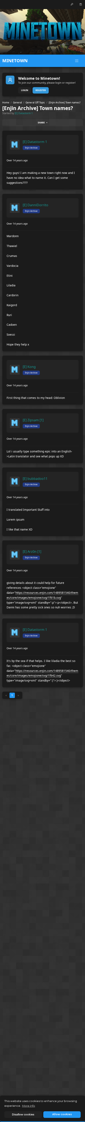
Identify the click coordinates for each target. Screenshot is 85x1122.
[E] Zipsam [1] (33, 420)
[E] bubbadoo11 (35, 478)
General (17, 102)
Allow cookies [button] (62, 1114)
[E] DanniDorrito (35, 205)
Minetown (15, 60)
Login (24, 90)
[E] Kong (29, 366)
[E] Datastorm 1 (24, 113)
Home (5, 102)
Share (41, 122)
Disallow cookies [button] (23, 1114)
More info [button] (28, 1105)
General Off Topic (35, 102)
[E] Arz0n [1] (32, 551)
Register (40, 90)
